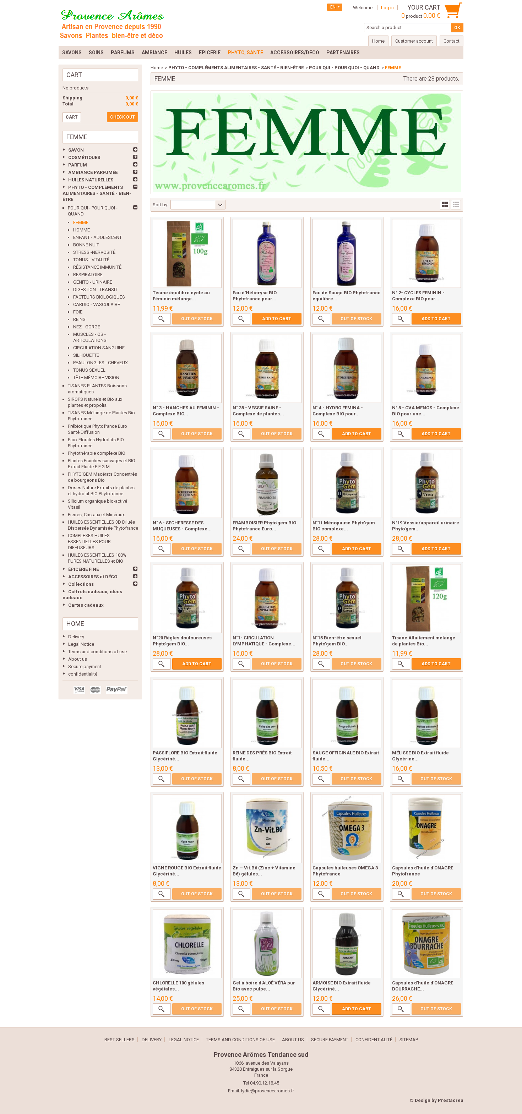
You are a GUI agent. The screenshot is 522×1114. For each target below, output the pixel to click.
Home (75, 623)
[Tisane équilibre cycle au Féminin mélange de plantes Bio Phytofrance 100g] (187, 253)
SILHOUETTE (86, 355)
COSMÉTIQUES (84, 157)
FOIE (77, 312)
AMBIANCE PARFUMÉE (93, 172)
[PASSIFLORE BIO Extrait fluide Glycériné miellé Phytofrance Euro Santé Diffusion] (187, 713)
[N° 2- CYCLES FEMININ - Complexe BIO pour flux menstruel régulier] (426, 253)
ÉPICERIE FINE (83, 569)
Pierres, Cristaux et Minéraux (96, 514)
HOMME (81, 230)
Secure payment (84, 666)
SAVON (76, 150)
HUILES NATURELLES (90, 179)
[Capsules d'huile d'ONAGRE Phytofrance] (426, 828)
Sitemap (408, 1039)
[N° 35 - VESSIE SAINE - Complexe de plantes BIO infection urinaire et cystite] (267, 368)
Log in (387, 7)
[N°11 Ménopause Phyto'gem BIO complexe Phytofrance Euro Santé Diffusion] (346, 483)
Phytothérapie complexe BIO (96, 453)
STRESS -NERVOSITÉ (94, 252)
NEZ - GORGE (86, 326)
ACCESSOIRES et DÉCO (92, 576)
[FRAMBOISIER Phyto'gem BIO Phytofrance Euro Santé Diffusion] (267, 483)
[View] (161, 318)
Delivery (76, 636)
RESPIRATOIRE (88, 274)
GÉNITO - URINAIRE (92, 282)
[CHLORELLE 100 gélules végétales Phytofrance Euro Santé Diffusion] (187, 943)
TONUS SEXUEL (89, 370)
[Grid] (445, 204)
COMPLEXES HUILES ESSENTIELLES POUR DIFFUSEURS (89, 541)
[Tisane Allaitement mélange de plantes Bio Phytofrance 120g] (426, 598)
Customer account (414, 41)
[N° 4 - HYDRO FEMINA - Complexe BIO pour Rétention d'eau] (346, 368)
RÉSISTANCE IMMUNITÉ (97, 267)
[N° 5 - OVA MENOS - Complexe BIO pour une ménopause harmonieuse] (426, 368)
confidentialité (82, 674)
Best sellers (119, 1039)
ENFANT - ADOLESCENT (97, 237)
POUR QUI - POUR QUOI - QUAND (344, 67)
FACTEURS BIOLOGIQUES (99, 297)
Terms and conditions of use (97, 651)
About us (77, 659)
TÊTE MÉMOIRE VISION (96, 377)
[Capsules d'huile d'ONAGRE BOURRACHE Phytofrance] (426, 943)
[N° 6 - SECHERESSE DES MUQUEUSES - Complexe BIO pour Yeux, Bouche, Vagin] (187, 483)
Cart (74, 74)
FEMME (80, 222)
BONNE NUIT (86, 244)
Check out (122, 117)
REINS (79, 319)
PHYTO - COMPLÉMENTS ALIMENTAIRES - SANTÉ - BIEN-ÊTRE (96, 193)
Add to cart (276, 318)
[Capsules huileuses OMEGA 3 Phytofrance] (346, 828)
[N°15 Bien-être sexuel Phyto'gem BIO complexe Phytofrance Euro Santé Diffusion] (346, 598)
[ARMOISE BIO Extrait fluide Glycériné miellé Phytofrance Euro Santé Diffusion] (346, 943)
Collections (81, 584)
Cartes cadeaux (86, 605)
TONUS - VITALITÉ (91, 259)
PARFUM (77, 165)
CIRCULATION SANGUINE (99, 347)
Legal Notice (81, 644)
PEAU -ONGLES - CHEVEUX (100, 362)
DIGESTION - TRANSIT (95, 289)
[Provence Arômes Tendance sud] (112, 23)
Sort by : (161, 204)
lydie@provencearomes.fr (267, 1090)
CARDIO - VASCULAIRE (96, 304)
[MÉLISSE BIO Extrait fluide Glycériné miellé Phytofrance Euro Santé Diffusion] (426, 713)
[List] (456, 204)
